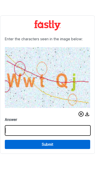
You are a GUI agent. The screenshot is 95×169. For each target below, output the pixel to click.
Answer (11, 119)
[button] (81, 114)
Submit (47, 144)
